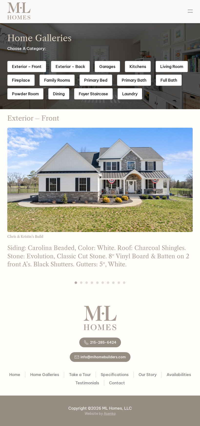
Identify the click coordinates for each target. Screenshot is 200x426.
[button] (190, 11)
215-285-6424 (103, 342)
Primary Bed (96, 80)
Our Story (148, 374)
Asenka (110, 413)
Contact (117, 382)
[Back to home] (18, 11)
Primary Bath (134, 80)
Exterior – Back (70, 66)
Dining (59, 93)
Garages (107, 66)
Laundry (130, 93)
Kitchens (138, 66)
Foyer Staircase (93, 93)
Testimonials (87, 382)
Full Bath (168, 80)
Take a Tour (80, 374)
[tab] (76, 282)
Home (14, 374)
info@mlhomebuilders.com (103, 357)
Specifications (115, 374)
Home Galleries (44, 374)
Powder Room (25, 93)
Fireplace (21, 80)
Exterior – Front (26, 66)
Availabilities (179, 374)
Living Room (171, 66)
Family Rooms (57, 80)
